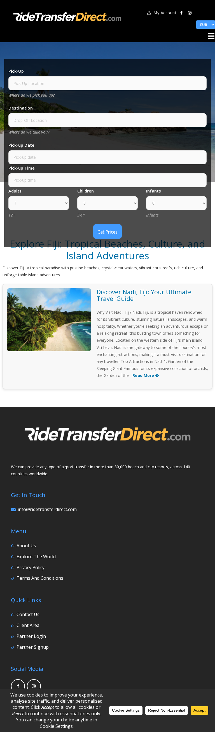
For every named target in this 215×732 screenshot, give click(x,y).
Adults (15, 191)
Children (85, 191)
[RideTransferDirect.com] (67, 15)
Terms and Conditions (40, 578)
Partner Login (31, 636)
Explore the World (36, 556)
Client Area (28, 625)
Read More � (145, 375)
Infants (153, 191)
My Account (164, 12)
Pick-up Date (21, 145)
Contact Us (28, 614)
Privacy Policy (31, 567)
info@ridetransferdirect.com (47, 509)
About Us (26, 546)
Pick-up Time (21, 168)
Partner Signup (33, 647)
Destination (20, 108)
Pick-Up (16, 71)
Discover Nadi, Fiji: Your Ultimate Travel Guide (144, 295)
